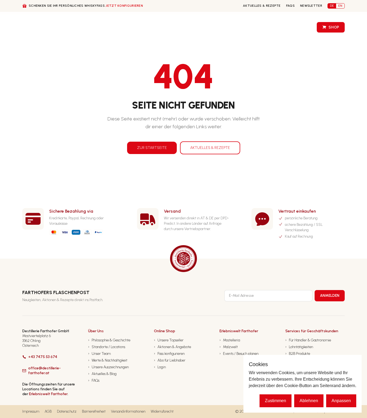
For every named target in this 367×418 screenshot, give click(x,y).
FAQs (290, 6)
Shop (334, 27)
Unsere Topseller (169, 340)
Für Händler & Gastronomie (308, 340)
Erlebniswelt (294, 27)
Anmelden (329, 295)
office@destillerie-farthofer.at (44, 370)
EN (340, 6)
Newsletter (311, 6)
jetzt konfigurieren (124, 6)
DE (332, 6)
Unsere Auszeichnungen (108, 367)
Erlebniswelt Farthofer (48, 394)
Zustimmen (275, 400)
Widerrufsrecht (162, 411)
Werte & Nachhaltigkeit (107, 360)
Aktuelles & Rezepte (262, 6)
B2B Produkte (297, 353)
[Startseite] (32, 27)
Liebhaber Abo (163, 27)
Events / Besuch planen (239, 353)
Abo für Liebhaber (169, 360)
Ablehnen (309, 400)
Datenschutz (67, 411)
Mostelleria (230, 340)
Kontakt (244, 27)
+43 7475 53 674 (42, 357)
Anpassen (341, 400)
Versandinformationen (128, 411)
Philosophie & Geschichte (109, 340)
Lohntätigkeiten (299, 347)
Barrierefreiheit (94, 411)
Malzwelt (229, 347)
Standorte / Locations (106, 347)
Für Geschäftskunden (111, 27)
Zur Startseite (152, 147)
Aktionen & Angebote (172, 347)
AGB (48, 411)
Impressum (30, 411)
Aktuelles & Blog (102, 373)
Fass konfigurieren (206, 27)
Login (160, 367)
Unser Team (99, 353)
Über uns (66, 27)
